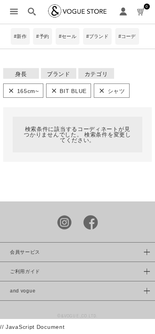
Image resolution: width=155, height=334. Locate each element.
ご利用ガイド (25, 271)
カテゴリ (96, 74)
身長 (21, 74)
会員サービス (25, 252)
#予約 (42, 36)
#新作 (20, 36)
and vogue (22, 291)
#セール (67, 36)
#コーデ (127, 36)
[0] (141, 12)
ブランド (58, 74)
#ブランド (97, 36)
